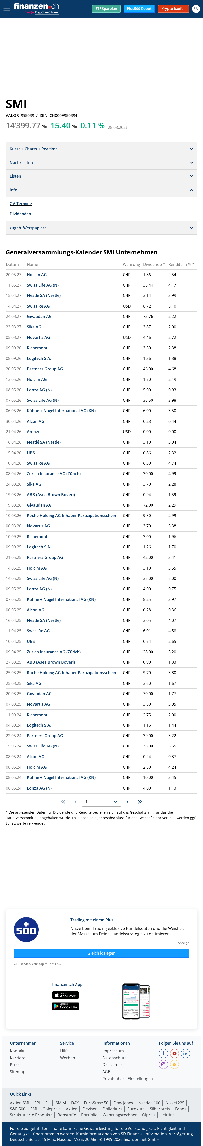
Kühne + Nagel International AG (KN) (61, 410)
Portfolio (89, 1114)
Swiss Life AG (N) (43, 285)
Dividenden (20, 214)
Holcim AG (37, 274)
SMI (33, 1109)
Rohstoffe (67, 1114)
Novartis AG (38, 337)
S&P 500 (17, 1109)
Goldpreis (51, 1109)
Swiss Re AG (38, 306)
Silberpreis (160, 1109)
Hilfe (64, 1051)
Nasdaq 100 (149, 1103)
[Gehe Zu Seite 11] (140, 802)
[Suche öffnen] (196, 9)
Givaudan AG (39, 316)
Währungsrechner (120, 1114)
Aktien (71, 1109)
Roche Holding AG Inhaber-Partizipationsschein (71, 515)
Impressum (113, 1051)
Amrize (33, 431)
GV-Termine (21, 203)
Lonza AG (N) (39, 390)
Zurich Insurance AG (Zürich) (54, 473)
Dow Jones (123, 1103)
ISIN (44, 115)
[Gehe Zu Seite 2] (127, 802)
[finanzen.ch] (36, 6)
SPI (37, 1103)
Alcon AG (35, 421)
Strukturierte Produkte (31, 1114)
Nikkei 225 (175, 1103)
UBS (31, 453)
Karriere (17, 1058)
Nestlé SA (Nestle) (44, 295)
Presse (16, 1065)
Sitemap (17, 1072)
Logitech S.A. (39, 358)
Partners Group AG (45, 369)
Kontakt (17, 1051)
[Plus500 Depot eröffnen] (41, 12)
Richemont (37, 348)
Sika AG (34, 327)
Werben (67, 1058)
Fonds (180, 1109)
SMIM (61, 1103)
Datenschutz (114, 1058)
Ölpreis (148, 1114)
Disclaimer (112, 1065)
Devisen (90, 1109)
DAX (75, 1103)
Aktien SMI (19, 1103)
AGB (106, 1072)
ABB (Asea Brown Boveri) (51, 494)
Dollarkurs (112, 1109)
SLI (48, 1103)
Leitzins (168, 1114)
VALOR (12, 115)
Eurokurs (136, 1109)
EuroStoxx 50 (96, 1103)
